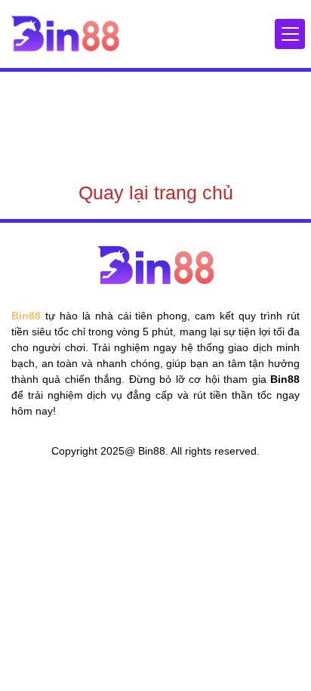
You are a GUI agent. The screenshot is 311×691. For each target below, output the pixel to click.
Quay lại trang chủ (156, 192)
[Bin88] (65, 33)
